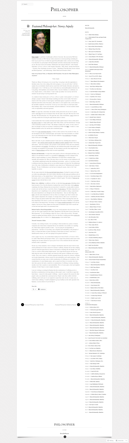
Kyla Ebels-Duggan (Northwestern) (97, 330)
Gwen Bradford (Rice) (93, 148)
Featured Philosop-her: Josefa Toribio (34, 305)
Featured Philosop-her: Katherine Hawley (65, 305)
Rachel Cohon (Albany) (94, 150)
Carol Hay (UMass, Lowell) (95, 209)
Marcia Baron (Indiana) (95, 83)
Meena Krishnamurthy (26, 32)
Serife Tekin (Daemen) (93, 64)
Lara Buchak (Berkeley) (93, 160)
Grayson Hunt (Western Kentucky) (95, 46)
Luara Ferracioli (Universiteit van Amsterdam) (97, 338)
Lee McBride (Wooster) (93, 135)
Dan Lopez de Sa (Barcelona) (95, 51)
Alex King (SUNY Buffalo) (95, 124)
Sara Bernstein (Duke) (94, 272)
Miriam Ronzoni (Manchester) (96, 350)
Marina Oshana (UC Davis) (95, 206)
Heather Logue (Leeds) (96, 298)
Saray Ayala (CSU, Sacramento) (95, 41)
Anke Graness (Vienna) (94, 165)
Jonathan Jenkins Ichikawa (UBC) (98, 114)
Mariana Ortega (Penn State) (94, 49)
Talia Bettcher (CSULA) (95, 204)
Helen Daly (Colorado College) (97, 191)
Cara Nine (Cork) (94, 269)
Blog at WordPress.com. (64, 433)
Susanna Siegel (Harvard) (96, 295)
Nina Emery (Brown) (95, 181)
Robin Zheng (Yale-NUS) (94, 101)
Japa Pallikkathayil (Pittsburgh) (96, 384)
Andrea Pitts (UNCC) (95, 168)
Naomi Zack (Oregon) (93, 137)
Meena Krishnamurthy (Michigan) (96, 59)
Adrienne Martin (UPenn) (94, 343)
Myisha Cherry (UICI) (95, 171)
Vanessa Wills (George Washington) (98, 109)
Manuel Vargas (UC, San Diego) (95, 54)
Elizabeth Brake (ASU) (95, 277)
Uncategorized (26, 35)
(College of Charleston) (94, 188)
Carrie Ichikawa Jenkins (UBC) (95, 340)
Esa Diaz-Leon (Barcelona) (95, 89)
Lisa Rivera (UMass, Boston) (94, 229)
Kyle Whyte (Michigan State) (96, 86)
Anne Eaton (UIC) (92, 232)
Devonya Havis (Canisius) (95, 99)
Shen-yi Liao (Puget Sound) (95, 73)
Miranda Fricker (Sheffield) (94, 153)
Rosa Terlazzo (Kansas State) (95, 345)
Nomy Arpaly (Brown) (93, 224)
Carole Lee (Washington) (96, 94)
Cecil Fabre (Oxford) (95, 262)
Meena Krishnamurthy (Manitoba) (96, 247)
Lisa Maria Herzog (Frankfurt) (97, 194)
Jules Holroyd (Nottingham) (94, 335)
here (68, 126)
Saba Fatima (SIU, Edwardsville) (98, 112)
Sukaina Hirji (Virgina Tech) (95, 142)
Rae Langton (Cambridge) (96, 356)
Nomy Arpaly (35, 57)
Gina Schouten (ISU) (95, 285)
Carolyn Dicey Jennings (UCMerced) (99, 292)
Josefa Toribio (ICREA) (94, 227)
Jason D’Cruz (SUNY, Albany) (95, 76)
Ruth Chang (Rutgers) (95, 267)
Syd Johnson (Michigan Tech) (95, 140)
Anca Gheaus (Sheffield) (95, 368)
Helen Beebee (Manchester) (96, 186)
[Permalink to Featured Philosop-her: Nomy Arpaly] (28, 26)
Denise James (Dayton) (94, 240)
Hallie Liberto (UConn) (94, 254)
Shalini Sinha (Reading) (94, 34)
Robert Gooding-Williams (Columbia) (96, 132)
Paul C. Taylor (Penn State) (94, 130)
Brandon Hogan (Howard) (95, 122)
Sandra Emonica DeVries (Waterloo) (95, 44)
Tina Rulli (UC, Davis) (96, 178)
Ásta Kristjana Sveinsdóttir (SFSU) (95, 212)
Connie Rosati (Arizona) (96, 300)
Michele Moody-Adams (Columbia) (98, 394)
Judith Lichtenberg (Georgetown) (98, 373)
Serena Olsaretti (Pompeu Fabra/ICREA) (97, 259)
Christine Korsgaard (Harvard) (96, 309)
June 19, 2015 (27, 30)
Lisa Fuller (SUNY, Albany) (96, 358)
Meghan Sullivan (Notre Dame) (97, 287)
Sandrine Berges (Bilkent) (96, 376)
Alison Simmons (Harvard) (94, 214)
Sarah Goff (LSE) (95, 371)
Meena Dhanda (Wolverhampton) (97, 81)
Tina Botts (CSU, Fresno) (95, 96)
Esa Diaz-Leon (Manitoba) (95, 348)
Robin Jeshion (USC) (94, 307)
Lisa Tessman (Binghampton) (96, 173)
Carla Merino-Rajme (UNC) (96, 176)
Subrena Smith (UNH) (89, 252)
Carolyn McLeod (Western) (95, 163)
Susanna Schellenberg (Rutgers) (95, 237)
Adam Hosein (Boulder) (94, 61)
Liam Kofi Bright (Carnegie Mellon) (97, 91)
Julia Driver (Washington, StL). (96, 361)
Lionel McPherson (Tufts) (96, 107)
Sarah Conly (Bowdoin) (93, 245)
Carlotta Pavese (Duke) (94, 158)
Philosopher (64, 9)
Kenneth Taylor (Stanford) (95, 117)
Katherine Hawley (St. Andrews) (95, 222)
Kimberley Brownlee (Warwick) (97, 196)
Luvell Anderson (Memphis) (94, 127)
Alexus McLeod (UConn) (96, 78)
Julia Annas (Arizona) (95, 183)
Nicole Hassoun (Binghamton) (97, 391)
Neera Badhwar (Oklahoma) (96, 199)
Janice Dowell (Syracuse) (95, 312)
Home (64, 16)
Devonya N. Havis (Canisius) (96, 201)
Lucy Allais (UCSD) (92, 219)
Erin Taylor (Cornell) (93, 404)
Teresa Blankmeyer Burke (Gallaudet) (97, 242)
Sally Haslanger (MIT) (95, 363)
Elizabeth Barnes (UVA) (94, 235)
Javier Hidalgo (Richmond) (95, 119)
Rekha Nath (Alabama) (95, 381)
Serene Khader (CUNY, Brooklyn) (96, 56)
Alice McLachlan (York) (94, 217)
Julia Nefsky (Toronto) (93, 155)
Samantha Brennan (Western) (96, 275)
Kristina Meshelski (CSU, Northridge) (97, 353)
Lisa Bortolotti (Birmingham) (91, 304)
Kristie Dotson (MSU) (94, 280)
